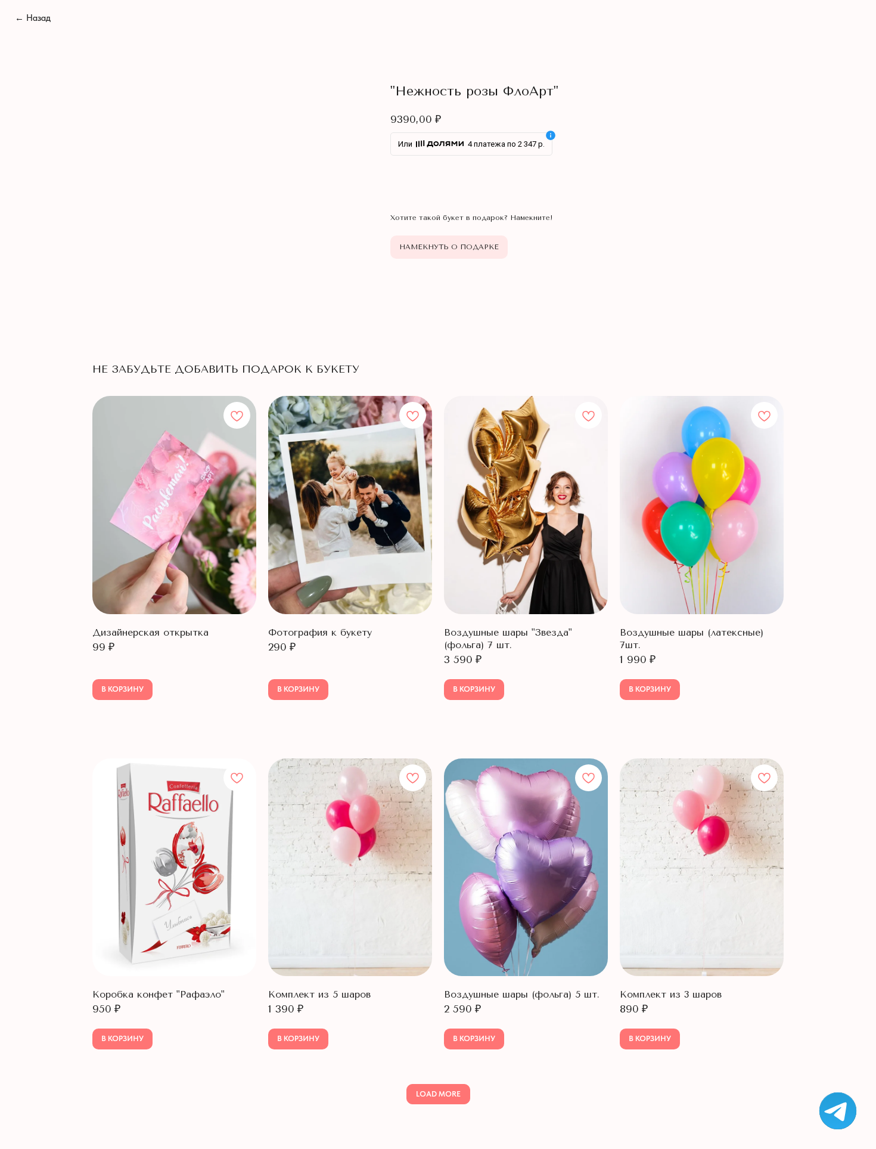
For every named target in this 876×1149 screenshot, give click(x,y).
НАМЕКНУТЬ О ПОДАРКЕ (449, 247)
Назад (33, 18)
